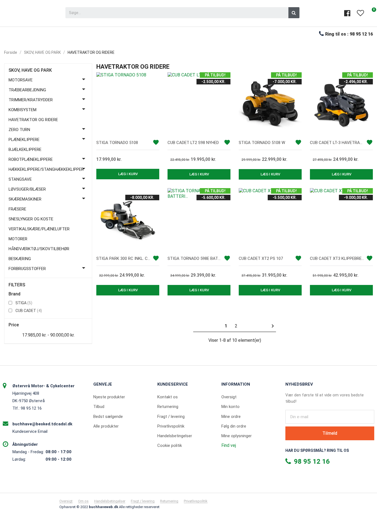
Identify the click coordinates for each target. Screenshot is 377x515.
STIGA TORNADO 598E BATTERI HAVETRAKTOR (195, 258)
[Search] (293, 12)
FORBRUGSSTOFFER (27, 268)
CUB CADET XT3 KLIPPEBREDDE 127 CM (337, 258)
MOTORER (18, 238)
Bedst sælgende (108, 416)
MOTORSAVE (21, 80)
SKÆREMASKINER (25, 199)
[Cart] (371, 13)
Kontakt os (167, 396)
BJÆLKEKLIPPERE (25, 149)
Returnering (167, 406)
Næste (272, 326)
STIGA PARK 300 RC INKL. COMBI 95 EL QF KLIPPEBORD (123, 258)
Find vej (228, 445)
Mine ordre (231, 416)
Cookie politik (169, 445)
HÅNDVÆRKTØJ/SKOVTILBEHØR (39, 248)
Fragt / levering (171, 416)
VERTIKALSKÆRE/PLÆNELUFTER (39, 228)
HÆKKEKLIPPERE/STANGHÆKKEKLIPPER (46, 169)
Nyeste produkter (109, 396)
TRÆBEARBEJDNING (27, 89)
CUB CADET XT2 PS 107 (261, 258)
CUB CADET (28, 310)
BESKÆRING (20, 258)
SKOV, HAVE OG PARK (30, 70)
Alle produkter (106, 426)
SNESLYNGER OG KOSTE (31, 219)
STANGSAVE (20, 179)
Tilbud (98, 406)
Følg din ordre (233, 426)
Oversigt (229, 396)
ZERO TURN (19, 129)
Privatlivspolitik (170, 426)
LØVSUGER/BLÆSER (27, 189)
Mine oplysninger (236, 435)
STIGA (23, 303)
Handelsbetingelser (174, 435)
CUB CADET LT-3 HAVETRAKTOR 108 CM (337, 142)
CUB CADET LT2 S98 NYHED (193, 142)
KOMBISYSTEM (22, 109)
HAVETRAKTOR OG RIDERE (33, 119)
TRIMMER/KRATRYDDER (31, 99)
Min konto (230, 406)
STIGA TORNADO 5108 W (262, 142)
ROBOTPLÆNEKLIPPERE (31, 159)
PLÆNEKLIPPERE (24, 139)
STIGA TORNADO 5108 (117, 142)
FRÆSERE (17, 209)
